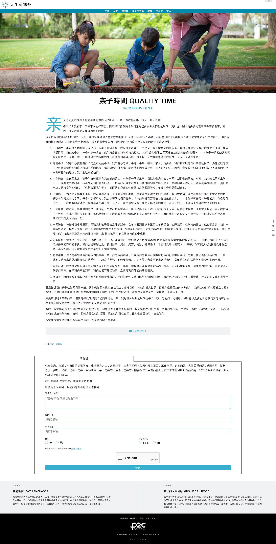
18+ (159, 443)
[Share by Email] (273, 230)
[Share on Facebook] (273, 221)
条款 (73, 449)
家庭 (149, 11)
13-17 (147, 443)
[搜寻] (266, 1)
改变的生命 (138, 11)
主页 (107, 11)
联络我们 (134, 518)
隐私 (79, 449)
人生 (115, 11)
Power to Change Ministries (145, 534)
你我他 (125, 11)
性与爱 (159, 11)
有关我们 (124, 518)
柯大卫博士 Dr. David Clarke (138, 108)
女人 (168, 11)
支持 (154, 518)
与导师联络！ (139, 331)
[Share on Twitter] (273, 225)
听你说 (270, 1)
